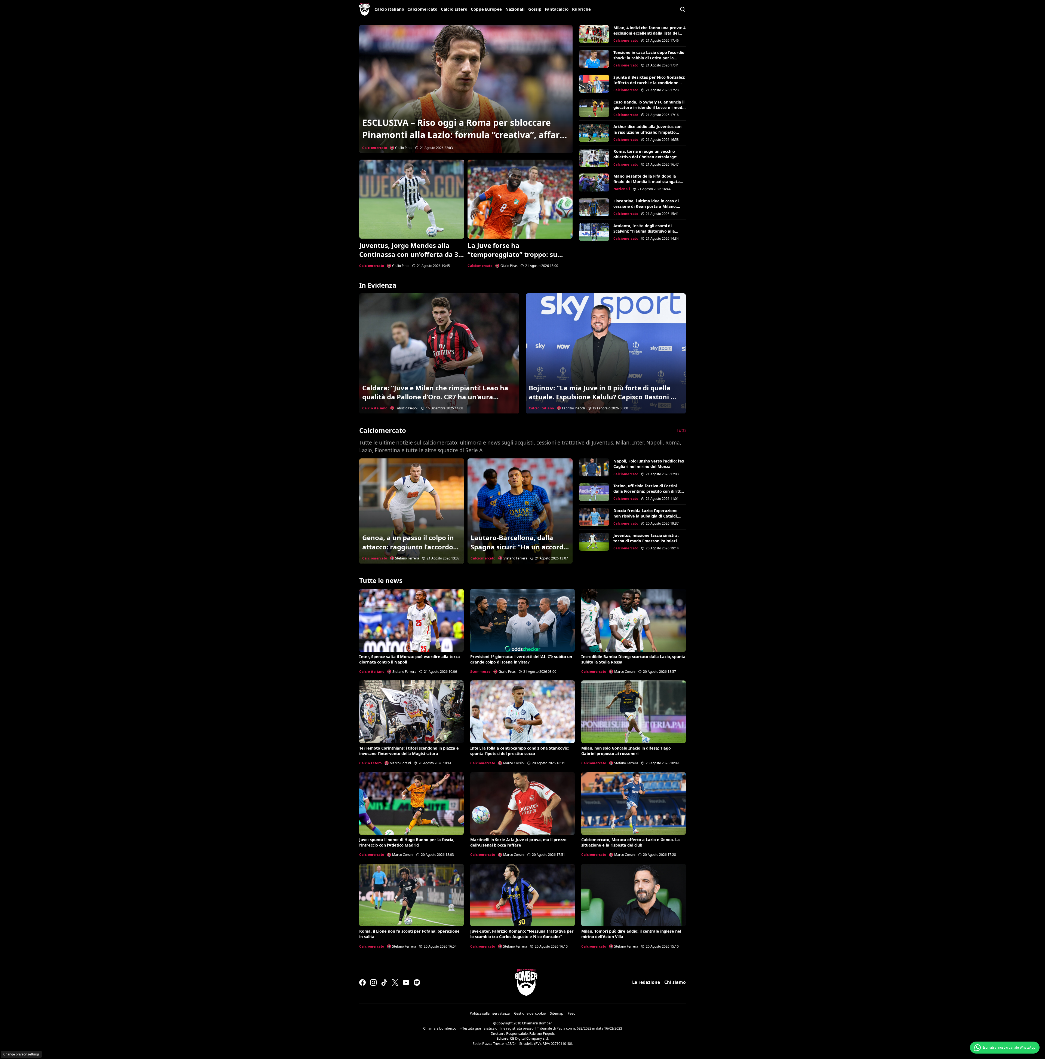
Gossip (535, 9)
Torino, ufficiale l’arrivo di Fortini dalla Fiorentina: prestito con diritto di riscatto (648, 491)
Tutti (681, 430)
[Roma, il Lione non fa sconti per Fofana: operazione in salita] (411, 895)
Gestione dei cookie (530, 1013)
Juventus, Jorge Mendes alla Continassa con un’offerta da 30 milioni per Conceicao (410, 254)
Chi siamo (675, 982)
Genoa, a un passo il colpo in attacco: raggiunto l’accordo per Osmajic (408, 546)
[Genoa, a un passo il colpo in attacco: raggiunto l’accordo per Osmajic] (411, 511)
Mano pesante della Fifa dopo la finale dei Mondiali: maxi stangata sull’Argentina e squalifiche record (646, 182)
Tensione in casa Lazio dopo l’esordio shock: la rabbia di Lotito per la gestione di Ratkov (648, 58)
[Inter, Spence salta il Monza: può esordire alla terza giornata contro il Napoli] (411, 620)
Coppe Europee (486, 9)
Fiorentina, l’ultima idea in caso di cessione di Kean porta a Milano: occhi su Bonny (646, 206)
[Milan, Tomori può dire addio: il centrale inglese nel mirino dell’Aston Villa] (633, 895)
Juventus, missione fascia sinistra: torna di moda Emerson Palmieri (646, 538)
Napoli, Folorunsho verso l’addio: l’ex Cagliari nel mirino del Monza (648, 463)
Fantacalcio (556, 9)
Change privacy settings (21, 1054)
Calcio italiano (389, 9)
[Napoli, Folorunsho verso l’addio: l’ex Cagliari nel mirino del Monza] (594, 467)
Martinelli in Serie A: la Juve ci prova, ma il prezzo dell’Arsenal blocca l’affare (518, 842)
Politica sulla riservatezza (490, 1013)
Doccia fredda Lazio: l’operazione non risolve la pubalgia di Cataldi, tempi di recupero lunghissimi (645, 516)
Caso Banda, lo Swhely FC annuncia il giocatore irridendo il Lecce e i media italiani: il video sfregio (649, 107)
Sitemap (556, 1013)
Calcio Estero (454, 9)
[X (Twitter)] (395, 982)
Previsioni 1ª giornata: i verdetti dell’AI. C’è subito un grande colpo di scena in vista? (521, 659)
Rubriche (581, 9)
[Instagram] (373, 982)
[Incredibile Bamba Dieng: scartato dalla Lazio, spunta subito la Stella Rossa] (633, 620)
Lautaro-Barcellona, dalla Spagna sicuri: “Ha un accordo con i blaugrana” (519, 546)
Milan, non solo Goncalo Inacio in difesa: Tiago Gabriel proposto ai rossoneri (626, 750)
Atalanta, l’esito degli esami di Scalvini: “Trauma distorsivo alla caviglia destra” (644, 231)
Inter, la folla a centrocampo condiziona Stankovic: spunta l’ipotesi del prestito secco (519, 750)
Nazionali (515, 9)
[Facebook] (362, 982)
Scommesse (480, 671)
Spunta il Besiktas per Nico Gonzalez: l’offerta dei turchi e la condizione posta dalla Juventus (649, 83)
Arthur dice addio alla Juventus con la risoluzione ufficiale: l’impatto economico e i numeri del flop (647, 132)
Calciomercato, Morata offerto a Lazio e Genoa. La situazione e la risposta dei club (630, 842)
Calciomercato (422, 9)
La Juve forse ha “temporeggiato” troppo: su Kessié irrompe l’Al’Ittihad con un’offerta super (516, 259)
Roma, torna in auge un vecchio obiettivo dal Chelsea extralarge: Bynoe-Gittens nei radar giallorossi (647, 157)
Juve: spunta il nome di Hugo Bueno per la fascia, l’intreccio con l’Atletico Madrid (406, 842)
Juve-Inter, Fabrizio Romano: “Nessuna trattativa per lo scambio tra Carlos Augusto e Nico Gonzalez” (522, 934)
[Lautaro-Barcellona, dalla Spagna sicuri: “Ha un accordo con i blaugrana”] (520, 511)
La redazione (646, 982)
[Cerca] (682, 9)
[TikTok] (384, 982)
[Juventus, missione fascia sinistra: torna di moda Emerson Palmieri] (594, 542)
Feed (572, 1013)
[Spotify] (417, 982)
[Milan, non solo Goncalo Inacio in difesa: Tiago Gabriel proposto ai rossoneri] (633, 711)
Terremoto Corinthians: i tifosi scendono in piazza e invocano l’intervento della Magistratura (409, 750)
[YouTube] (406, 982)
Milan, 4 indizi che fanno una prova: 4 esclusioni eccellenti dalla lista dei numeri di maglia (649, 33)
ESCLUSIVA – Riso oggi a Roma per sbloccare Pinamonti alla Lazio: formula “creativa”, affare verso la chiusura (463, 135)
